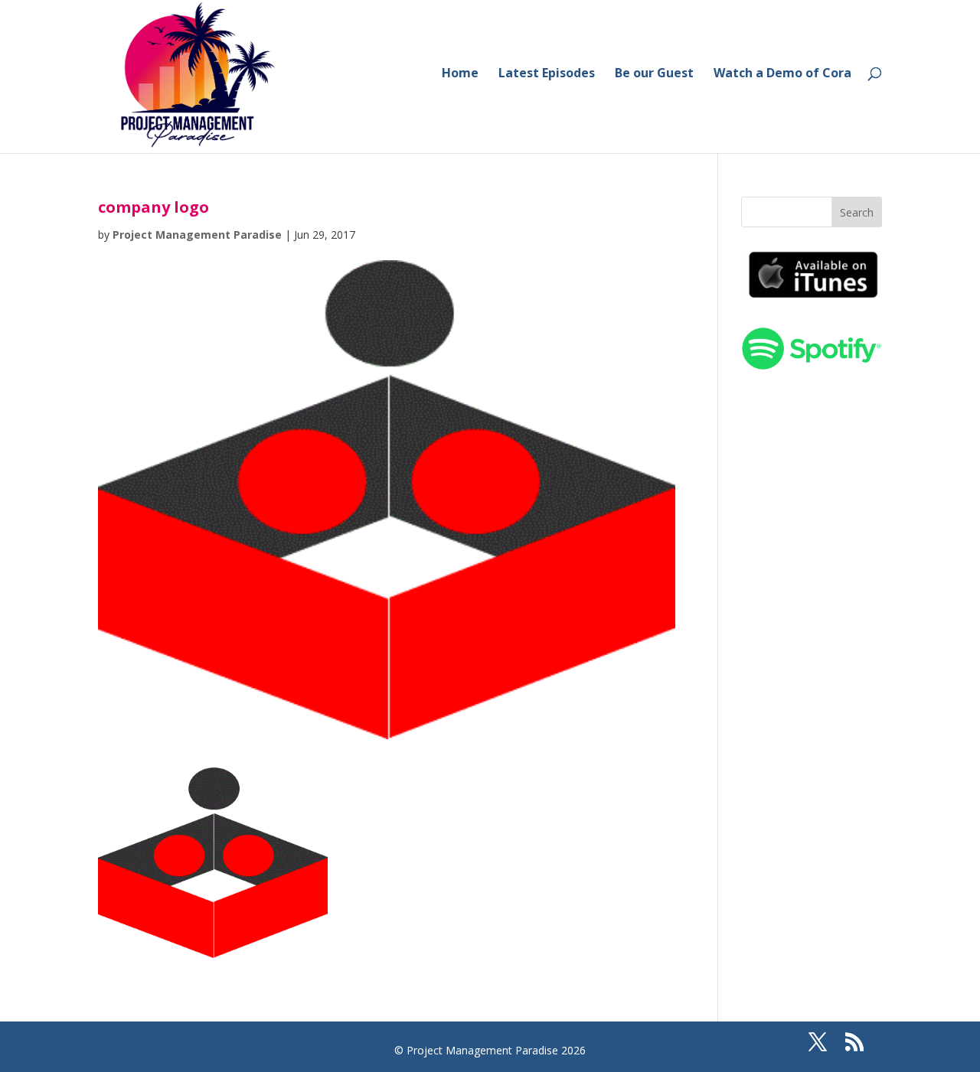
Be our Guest (654, 74)
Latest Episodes (546, 74)
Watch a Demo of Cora (782, 74)
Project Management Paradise (197, 234)
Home (460, 74)
